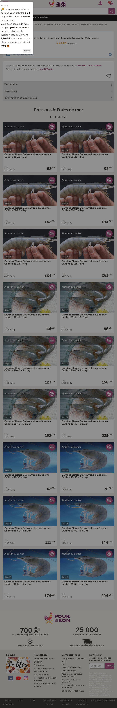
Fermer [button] (27, 51)
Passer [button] (4, 5)
